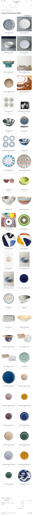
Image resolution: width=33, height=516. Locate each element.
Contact (5, 7)
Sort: (23, 15)
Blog (23, 5)
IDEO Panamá (3, 513)
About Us (17, 5)
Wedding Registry (14, 7)
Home (4, 5)
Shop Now (9, 5)
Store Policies (29, 500)
